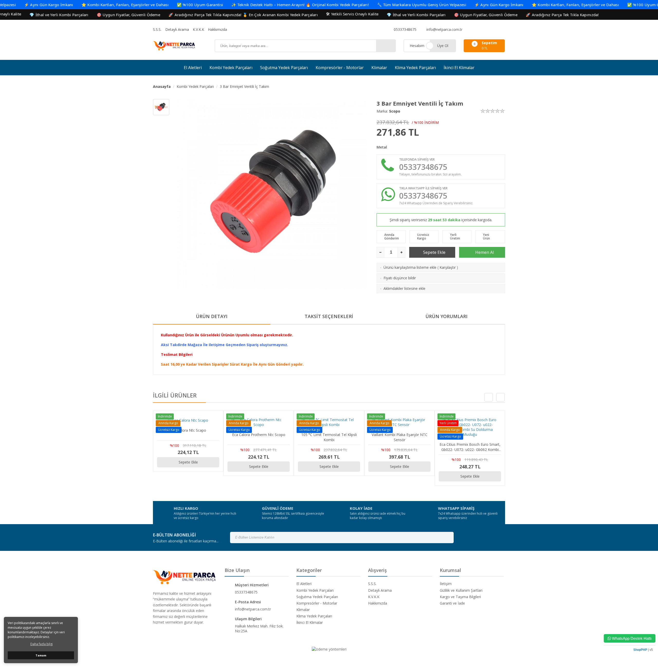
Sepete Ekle (433, 252)
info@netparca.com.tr (443, 29)
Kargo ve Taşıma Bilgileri (460, 596)
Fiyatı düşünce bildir (399, 277)
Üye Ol (442, 45)
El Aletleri (193, 67)
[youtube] (489, 29)
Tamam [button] (40, 655)
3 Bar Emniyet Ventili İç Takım (244, 86)
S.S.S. (157, 29)
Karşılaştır (448, 267)
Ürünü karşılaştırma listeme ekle (409, 267)
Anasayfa (162, 86)
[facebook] (469, 29)
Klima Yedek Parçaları (415, 67)
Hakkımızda (217, 29)
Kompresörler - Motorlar (340, 67)
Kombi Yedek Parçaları (230, 67)
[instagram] (475, 29)
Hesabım (417, 45)
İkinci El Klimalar (459, 67)
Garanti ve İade (452, 603)
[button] (500, 397)
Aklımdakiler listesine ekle (404, 288)
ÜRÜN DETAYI (211, 316)
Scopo (394, 111)
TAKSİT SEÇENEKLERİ (329, 316)
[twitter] (482, 29)
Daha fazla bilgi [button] (41, 644)
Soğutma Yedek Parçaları (284, 67)
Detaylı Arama (177, 29)
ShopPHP (640, 650)
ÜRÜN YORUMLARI (446, 316)
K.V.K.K (198, 29)
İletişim (446, 583)
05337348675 (404, 29)
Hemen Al (484, 252)
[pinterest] (495, 29)
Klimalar (379, 67)
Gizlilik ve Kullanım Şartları (461, 590)
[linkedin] (502, 29)
